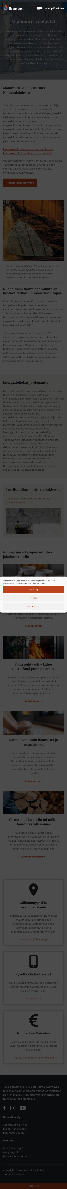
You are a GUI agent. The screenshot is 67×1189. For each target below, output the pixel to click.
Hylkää (33, 598)
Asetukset (33, 606)
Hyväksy (33, 589)
